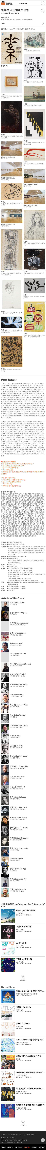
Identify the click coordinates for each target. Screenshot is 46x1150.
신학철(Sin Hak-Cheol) (18, 725)
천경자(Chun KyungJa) (19, 838)
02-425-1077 (11, 590)
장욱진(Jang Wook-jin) (18, 828)
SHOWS (26, 1147)
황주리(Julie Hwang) (18, 869)
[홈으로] (7, 2)
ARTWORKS (19, 1147)
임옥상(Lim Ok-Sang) (18, 817)
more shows (23, 980)
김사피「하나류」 (23, 1023)
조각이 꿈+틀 (21, 943)
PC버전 (12, 1137)
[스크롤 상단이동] (43, 1139)
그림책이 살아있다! (23, 927)
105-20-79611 (23, 1140)
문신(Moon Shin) (16, 643)
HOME (4, 1147)
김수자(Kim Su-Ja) (17, 602)
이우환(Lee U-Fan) (17, 776)
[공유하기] (43, 9)
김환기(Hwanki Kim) (18, 633)
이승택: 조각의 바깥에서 (26, 910)
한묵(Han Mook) (16, 858)
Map (3, 23)
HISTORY (34, 1147)
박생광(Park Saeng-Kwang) (20, 664)
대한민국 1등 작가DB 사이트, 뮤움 (11, 1135)
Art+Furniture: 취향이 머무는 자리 (30, 1040)
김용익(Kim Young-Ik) (18, 613)
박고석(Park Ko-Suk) (18, 654)
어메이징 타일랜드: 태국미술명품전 (30, 1105)
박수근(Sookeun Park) (18, 684)
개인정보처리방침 (29, 1135)
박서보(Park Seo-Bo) (18, 674)
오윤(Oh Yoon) (15, 736)
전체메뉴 (43, 3)
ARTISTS (10, 1147)
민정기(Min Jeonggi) (18, 889)
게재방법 (41, 1147)
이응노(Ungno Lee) (17, 787)
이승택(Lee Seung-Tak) (19, 766)
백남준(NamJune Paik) (19, 705)
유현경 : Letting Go (23, 1007)
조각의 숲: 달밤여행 (24, 959)
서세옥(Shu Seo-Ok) (17, 715)
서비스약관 (4, 1137)
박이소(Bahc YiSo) (17, 695)
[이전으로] (3, 1139)
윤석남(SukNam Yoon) (18, 756)
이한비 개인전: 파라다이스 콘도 (28, 1056)
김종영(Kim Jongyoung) (19, 623)
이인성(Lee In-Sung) (18, 797)
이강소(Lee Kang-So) (18, 879)
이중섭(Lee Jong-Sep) (18, 807)
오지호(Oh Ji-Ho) (16, 746)
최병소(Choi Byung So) (19, 848)
